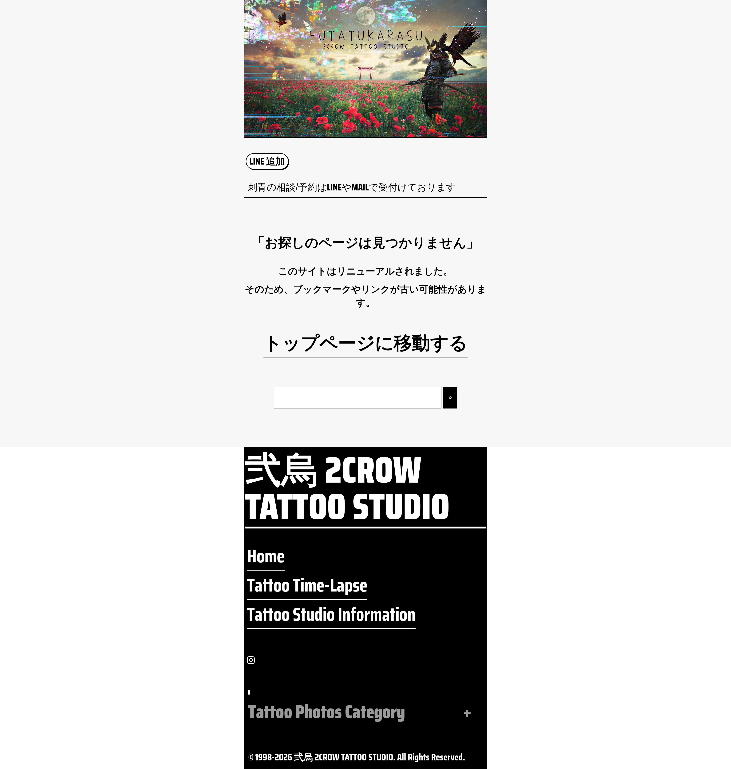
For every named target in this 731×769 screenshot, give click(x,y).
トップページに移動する (365, 343)
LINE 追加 (267, 161)
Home (266, 556)
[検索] (450, 398)
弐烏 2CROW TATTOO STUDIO (347, 490)
